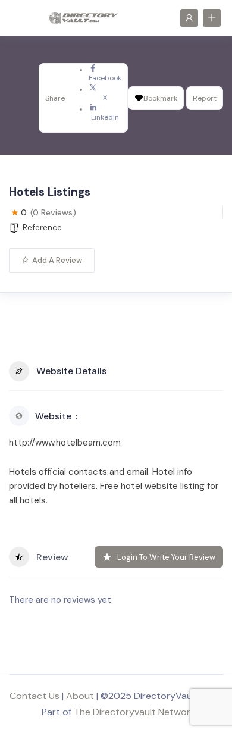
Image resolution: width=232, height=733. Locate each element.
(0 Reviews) (53, 212)
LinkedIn (105, 117)
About (80, 696)
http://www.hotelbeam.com (65, 443)
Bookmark (160, 98)
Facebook (105, 78)
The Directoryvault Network (134, 712)
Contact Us (34, 696)
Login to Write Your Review (166, 557)
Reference (42, 227)
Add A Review (57, 260)
